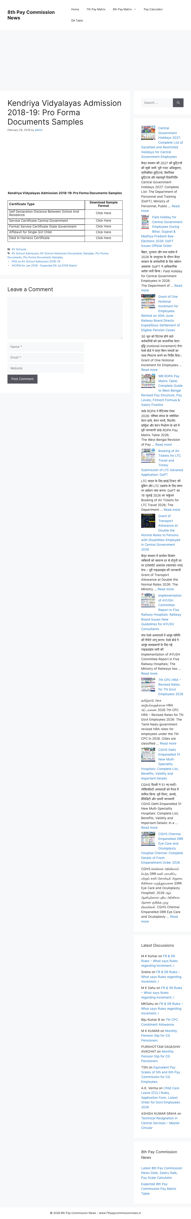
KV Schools (19, 249)
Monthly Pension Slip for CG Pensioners (159, 1035)
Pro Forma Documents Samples (43, 257)
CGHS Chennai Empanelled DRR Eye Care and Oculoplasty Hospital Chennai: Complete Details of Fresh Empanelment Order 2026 (162, 848)
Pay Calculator (153, 9)
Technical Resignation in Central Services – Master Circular (160, 1123)
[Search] (178, 102)
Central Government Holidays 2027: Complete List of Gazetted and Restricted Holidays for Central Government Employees (162, 142)
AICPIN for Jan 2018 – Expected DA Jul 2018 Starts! (44, 265)
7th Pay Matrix (96, 9)
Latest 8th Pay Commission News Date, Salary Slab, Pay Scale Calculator (161, 1173)
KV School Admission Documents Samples (67, 253)
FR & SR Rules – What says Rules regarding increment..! (159, 960)
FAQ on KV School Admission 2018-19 (36, 261)
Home (75, 9)
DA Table (77, 20)
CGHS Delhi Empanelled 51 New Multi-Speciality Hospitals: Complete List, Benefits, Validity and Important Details (160, 764)
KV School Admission (25, 253)
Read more (149, 370)
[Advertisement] (95, 56)
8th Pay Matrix (122, 9)
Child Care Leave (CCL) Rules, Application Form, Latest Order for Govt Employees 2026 (160, 1097)
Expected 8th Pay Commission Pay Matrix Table (158, 1188)
